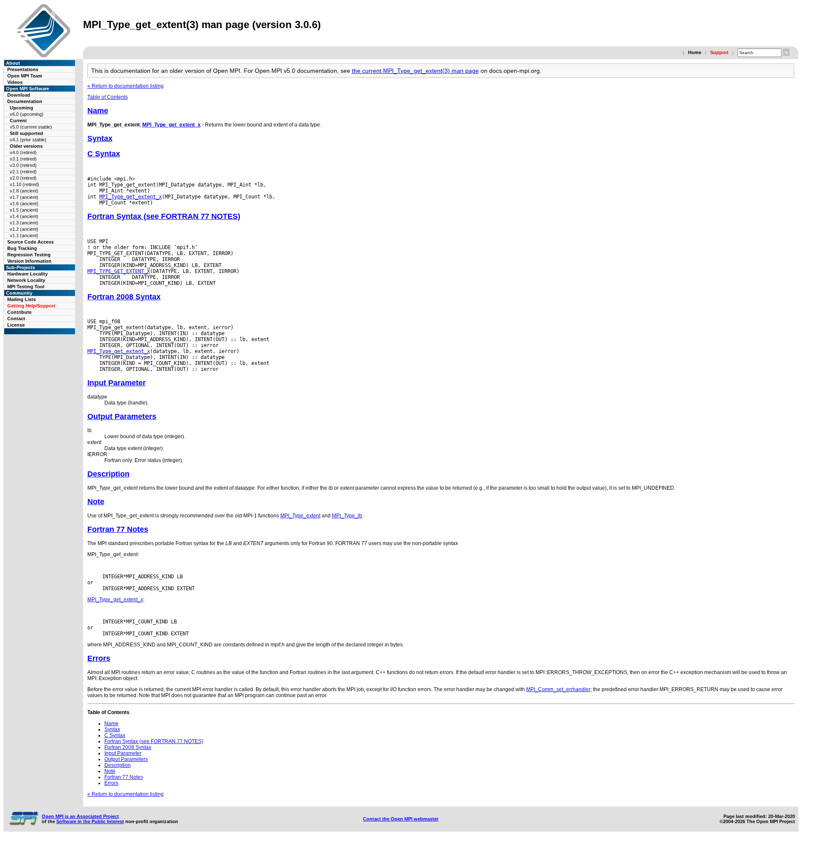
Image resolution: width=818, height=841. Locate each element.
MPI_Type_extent (300, 516)
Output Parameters (121, 416)
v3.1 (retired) (23, 158)
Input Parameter (116, 383)
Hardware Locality (27, 273)
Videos (15, 82)
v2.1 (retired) (23, 171)
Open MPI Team (24, 75)
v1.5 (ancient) (24, 209)
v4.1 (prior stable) (28, 139)
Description (108, 474)
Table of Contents (107, 97)
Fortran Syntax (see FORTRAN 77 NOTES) (163, 216)
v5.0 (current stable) (31, 126)
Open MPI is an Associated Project (80, 816)
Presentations (22, 69)
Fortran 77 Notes (117, 529)
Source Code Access (30, 241)
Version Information (29, 261)
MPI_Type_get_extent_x (171, 125)
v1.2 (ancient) (24, 229)
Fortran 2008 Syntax (124, 297)
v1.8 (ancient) (24, 190)
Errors (98, 658)
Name (97, 110)
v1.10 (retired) (24, 184)
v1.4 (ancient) (24, 216)
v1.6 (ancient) (24, 203)
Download (18, 95)
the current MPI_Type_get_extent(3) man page (415, 70)
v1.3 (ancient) (24, 222)
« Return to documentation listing (125, 86)
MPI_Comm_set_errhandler (558, 689)
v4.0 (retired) (23, 152)
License (16, 324)
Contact (16, 318)
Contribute (19, 312)
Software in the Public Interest (90, 821)
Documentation (24, 101)
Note (95, 501)
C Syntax (103, 153)
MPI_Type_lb (347, 516)
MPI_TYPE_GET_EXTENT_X (118, 271)
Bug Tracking (22, 248)
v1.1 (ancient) (24, 235)
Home (694, 52)
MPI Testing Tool (25, 286)
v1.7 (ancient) (24, 197)
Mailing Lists (21, 299)
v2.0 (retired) (23, 178)
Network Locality (26, 280)
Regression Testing (29, 254)
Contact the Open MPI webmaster (400, 818)
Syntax (99, 138)
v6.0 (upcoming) (26, 114)
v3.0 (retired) (23, 165)
